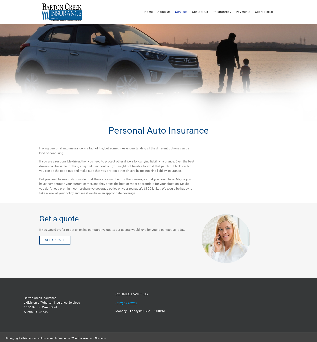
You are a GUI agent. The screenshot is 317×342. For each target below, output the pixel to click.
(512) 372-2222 (126, 303)
